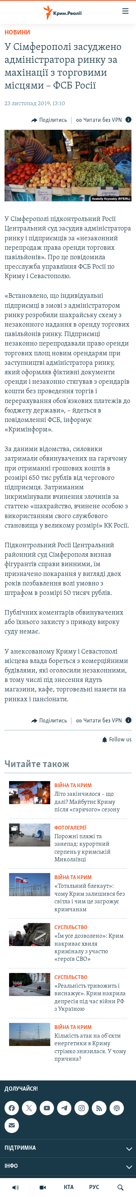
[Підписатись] (12, 1126)
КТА (69, 1188)
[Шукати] (120, 1187)
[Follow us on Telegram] (64, 1108)
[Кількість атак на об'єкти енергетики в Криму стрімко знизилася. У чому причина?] (29, 1034)
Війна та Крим (73, 786)
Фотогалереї (70, 828)
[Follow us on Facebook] (12, 1108)
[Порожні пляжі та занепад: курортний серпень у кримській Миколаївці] (29, 835)
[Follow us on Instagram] (81, 1108)
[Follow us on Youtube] (47, 1108)
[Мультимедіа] (42, 1187)
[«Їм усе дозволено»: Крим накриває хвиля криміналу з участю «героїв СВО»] (29, 934)
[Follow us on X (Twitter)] (29, 1108)
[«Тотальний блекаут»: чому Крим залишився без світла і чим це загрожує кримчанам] (29, 884)
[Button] (49, 120)
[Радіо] (15, 1187)
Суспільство (70, 928)
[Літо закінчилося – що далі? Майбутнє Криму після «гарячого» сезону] (29, 792)
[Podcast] (117, 1108)
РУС (94, 1188)
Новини (17, 33)
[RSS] (99, 1108)
